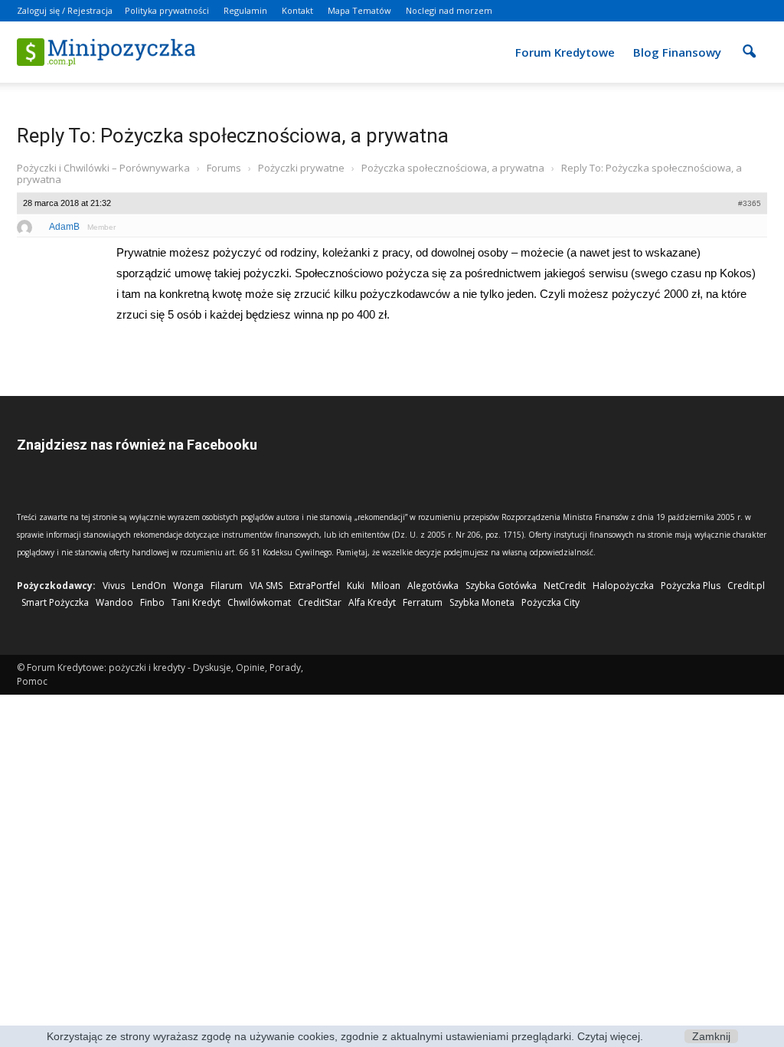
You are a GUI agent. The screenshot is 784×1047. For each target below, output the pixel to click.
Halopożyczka (623, 585)
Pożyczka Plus (690, 585)
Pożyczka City (550, 602)
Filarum (227, 585)
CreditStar (319, 602)
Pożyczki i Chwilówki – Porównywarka (103, 168)
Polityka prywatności (167, 10)
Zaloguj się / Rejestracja (65, 10)
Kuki (355, 585)
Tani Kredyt (196, 602)
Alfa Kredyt (372, 602)
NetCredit (565, 585)
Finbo (152, 602)
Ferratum (423, 602)
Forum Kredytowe (565, 52)
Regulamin (245, 10)
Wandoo (114, 602)
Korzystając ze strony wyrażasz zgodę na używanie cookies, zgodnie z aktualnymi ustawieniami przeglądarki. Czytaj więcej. (345, 1036)
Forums (224, 168)
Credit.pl (746, 585)
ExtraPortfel (314, 585)
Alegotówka (433, 585)
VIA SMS (266, 585)
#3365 (749, 203)
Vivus (114, 585)
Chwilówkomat (259, 602)
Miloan (385, 585)
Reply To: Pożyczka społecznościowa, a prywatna (233, 135)
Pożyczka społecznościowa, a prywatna (452, 168)
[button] (748, 41)
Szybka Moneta (481, 602)
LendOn (149, 585)
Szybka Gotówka (501, 585)
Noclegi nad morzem (449, 10)
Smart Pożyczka (55, 602)
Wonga (188, 585)
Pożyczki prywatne (301, 168)
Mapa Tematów (359, 10)
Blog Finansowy (677, 52)
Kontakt (297, 10)
